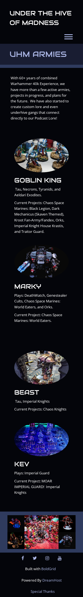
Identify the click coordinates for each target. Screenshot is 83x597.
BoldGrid (48, 568)
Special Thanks (43, 591)
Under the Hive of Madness (41, 18)
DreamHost (52, 580)
